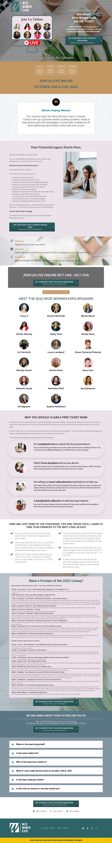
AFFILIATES (44, 828)
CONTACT (66, 828)
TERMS (59, 828)
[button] (99, 744)
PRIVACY (52, 828)
